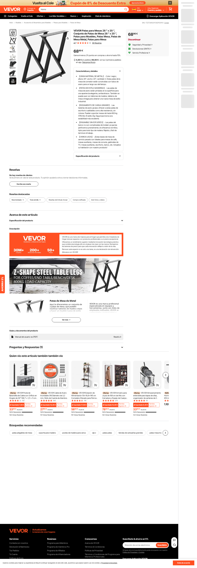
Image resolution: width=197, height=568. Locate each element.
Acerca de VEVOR (92, 543)
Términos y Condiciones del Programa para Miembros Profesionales (102, 555)
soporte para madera (47, 433)
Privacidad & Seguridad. (109, 563)
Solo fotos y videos (98, 200)
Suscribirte (162, 545)
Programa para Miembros (57, 543)
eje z (94, 433)
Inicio (11, 23)
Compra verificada (79, 200)
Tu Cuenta (13, 554)
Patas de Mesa (75, 23)
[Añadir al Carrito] (34, 385)
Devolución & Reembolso (19, 547)
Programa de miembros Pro (58, 547)
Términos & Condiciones (95, 547)
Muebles (18, 23)
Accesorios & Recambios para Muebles (37, 23)
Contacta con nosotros (18, 543)
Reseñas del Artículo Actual (58, 200)
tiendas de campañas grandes (131, 433)
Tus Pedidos (14, 550)
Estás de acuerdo (183, 563)
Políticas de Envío (16, 558)
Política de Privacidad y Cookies (133, 552)
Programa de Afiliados (56, 550)
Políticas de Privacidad (94, 550)
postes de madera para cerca (74, 433)
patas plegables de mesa (22, 433)
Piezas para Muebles (60, 23)
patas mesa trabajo (157, 433)
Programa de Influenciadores (58, 554)
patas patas (107, 433)
